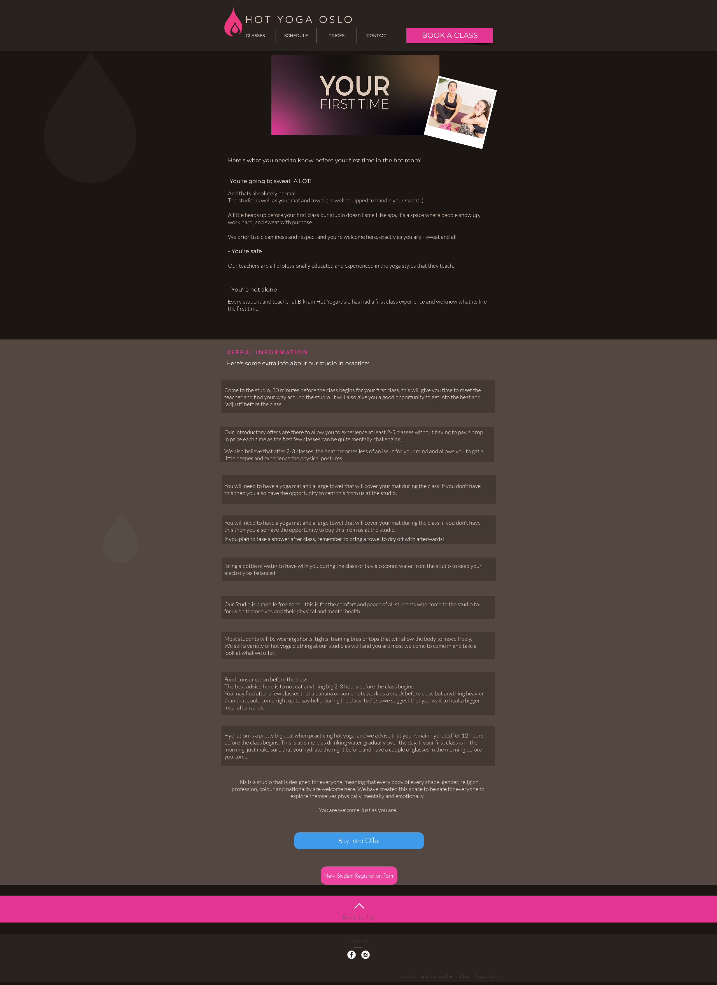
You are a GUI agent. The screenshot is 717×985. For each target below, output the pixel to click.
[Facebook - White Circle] (351, 955)
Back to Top (359, 917)
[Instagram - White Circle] (365, 955)
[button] (296, 35)
